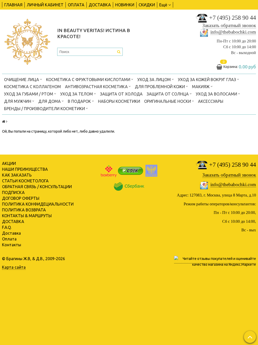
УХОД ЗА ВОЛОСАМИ (217, 94)
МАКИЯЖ (201, 86)
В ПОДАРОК (80, 101)
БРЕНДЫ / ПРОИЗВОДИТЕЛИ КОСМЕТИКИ (45, 108)
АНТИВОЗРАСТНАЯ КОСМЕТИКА (97, 86)
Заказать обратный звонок (229, 25)
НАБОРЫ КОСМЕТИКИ (119, 101)
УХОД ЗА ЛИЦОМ (154, 79)
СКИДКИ (147, 5)
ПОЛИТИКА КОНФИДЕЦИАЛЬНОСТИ (38, 204)
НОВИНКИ (124, 5)
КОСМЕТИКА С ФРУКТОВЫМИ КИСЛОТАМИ (88, 79)
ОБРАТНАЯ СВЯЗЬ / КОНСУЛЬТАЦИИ (37, 186)
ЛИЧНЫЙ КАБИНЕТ (45, 5)
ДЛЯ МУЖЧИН (18, 101)
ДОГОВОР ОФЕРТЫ (20, 198)
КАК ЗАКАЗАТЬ (17, 175)
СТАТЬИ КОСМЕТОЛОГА (25, 181)
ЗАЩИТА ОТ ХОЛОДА (121, 94)
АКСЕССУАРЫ (210, 101)
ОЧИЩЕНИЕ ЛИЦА (22, 79)
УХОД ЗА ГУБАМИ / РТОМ (29, 94)
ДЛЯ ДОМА (50, 101)
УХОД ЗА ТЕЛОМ (77, 94)
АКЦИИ (9, 163)
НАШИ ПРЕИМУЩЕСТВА (25, 169)
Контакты (11, 244)
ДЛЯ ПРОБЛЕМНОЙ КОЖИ (160, 86)
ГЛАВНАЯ (13, 5)
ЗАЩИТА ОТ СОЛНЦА (168, 94)
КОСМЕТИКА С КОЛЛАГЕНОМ (32, 86)
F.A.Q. (6, 227)
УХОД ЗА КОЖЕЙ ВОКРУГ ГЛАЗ (207, 79)
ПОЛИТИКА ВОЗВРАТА (24, 210)
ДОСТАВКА (100, 5)
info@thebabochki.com (233, 32)
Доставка (11, 233)
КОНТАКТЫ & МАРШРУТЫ (27, 215)
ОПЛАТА (76, 5)
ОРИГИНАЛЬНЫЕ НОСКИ (168, 101)
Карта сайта (14, 267)
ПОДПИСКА (13, 192)
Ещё (163, 5)
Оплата (9, 239)
